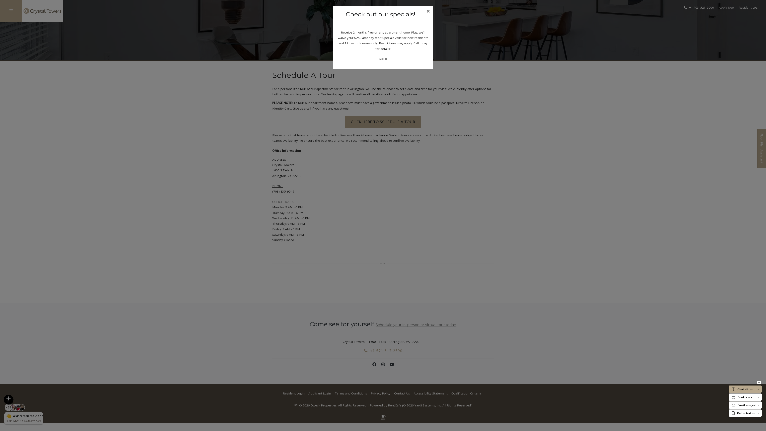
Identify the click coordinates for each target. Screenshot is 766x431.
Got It (383, 59)
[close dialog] (428, 12)
